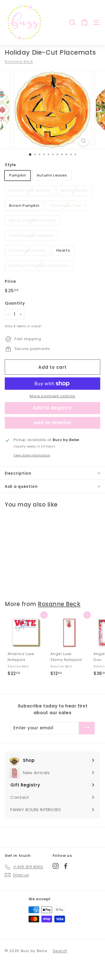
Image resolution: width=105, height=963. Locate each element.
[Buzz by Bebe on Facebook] (66, 866)
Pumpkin (17, 175)
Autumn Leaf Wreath (29, 190)
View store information (31, 455)
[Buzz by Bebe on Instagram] (56, 866)
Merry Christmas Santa (32, 220)
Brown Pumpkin (24, 205)
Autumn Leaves (52, 175)
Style (10, 165)
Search (60, 950)
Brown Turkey (74, 190)
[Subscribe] (87, 728)
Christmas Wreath (27, 250)
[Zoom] (83, 141)
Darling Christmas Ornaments (39, 265)
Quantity (15, 303)
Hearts (63, 250)
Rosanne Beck (19, 61)
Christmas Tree (65, 205)
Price (10, 281)
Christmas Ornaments (31, 235)
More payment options (52, 396)
